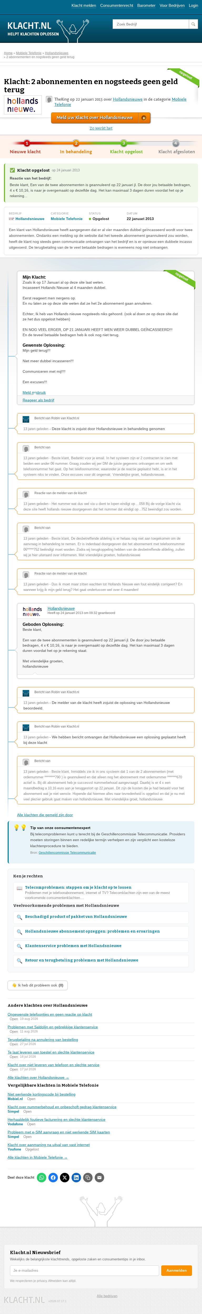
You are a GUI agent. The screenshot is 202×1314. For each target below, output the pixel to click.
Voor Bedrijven (172, 5)
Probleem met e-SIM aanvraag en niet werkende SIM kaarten (59, 1132)
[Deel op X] (64, 1177)
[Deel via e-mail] (99, 1177)
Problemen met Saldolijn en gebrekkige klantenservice (53, 1027)
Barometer (146, 5)
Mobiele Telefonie (29, 53)
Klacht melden (84, 5)
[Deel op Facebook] (53, 1177)
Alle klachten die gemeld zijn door (45, 815)
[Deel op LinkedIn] (76, 1177)
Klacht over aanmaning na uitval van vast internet (49, 1145)
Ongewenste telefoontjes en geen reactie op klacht (50, 1014)
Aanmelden (176, 1270)
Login (193, 5)
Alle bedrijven (107, 1296)
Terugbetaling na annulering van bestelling (43, 1039)
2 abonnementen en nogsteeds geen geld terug (40, 57)
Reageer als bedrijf (38, 400)
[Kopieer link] (88, 1177)
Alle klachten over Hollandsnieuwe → (38, 1077)
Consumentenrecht (116, 5)
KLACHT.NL (24, 1300)
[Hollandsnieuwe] (23, 104)
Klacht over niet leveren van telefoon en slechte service (53, 1065)
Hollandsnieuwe (56, 53)
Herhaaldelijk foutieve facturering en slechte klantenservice (56, 1119)
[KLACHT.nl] (48, 31)
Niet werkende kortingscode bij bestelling (41, 1094)
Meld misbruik (34, 392)
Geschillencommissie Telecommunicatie (67, 853)
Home (8, 53)
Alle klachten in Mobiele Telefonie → (38, 1157)
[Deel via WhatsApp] (41, 1177)
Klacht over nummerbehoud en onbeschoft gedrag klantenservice (62, 1107)
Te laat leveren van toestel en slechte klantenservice (51, 1052)
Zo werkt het (101, 128)
